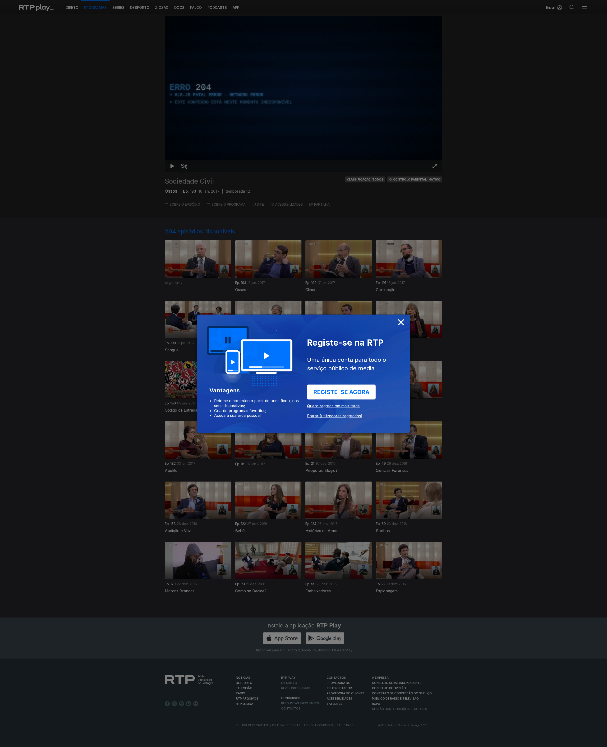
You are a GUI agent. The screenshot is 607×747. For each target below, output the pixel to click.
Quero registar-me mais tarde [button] (333, 406)
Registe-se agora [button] (341, 392)
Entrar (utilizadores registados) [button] (334, 415)
